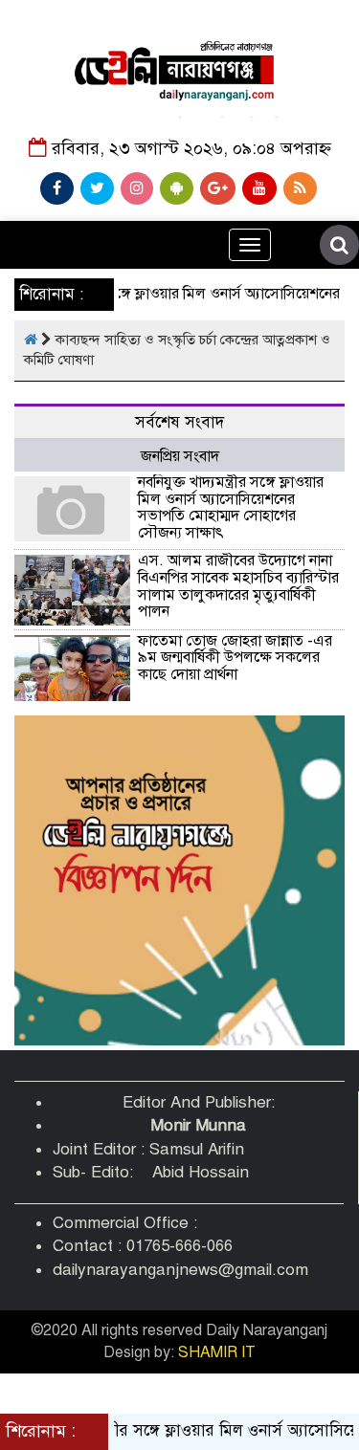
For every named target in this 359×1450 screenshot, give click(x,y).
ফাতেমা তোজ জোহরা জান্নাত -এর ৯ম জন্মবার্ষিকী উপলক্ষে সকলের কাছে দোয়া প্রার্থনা (235, 657)
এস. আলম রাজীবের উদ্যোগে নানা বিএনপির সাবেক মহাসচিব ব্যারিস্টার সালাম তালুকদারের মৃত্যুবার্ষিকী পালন (238, 586)
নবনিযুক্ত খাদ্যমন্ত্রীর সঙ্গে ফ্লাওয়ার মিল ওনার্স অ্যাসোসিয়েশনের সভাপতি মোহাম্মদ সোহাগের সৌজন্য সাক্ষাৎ (231, 507)
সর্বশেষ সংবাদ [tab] (179, 422)
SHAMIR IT (217, 1352)
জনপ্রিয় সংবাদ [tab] (180, 456)
